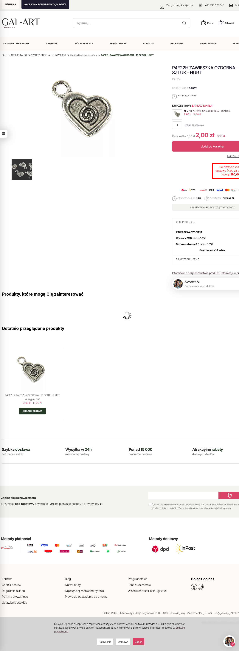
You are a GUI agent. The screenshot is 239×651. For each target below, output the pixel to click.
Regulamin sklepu (13, 591)
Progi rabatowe (138, 579)
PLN (209, 23)
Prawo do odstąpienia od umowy (86, 596)
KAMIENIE (16, 43)
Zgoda (138, 641)
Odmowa (123, 641)
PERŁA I (118, 43)
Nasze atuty (73, 585)
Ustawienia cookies (14, 602)
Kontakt (7, 579)
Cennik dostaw (11, 585)
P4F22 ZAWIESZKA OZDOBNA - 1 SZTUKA (210, 111)
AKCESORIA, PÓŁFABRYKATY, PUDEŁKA (45, 4)
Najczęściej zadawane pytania (84, 591)
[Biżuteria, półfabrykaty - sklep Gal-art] (22, 22)
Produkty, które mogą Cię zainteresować (42, 294)
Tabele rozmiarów (139, 585)
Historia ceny (187, 95)
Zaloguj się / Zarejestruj (179, 5)
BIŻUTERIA (10, 4)
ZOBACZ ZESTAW (32, 411)
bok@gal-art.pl (221, 613)
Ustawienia (105, 641)
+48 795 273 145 (214, 5)
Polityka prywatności (15, 596)
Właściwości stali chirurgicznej (147, 591)
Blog (68, 579)
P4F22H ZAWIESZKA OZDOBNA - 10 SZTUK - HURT (32, 395)
